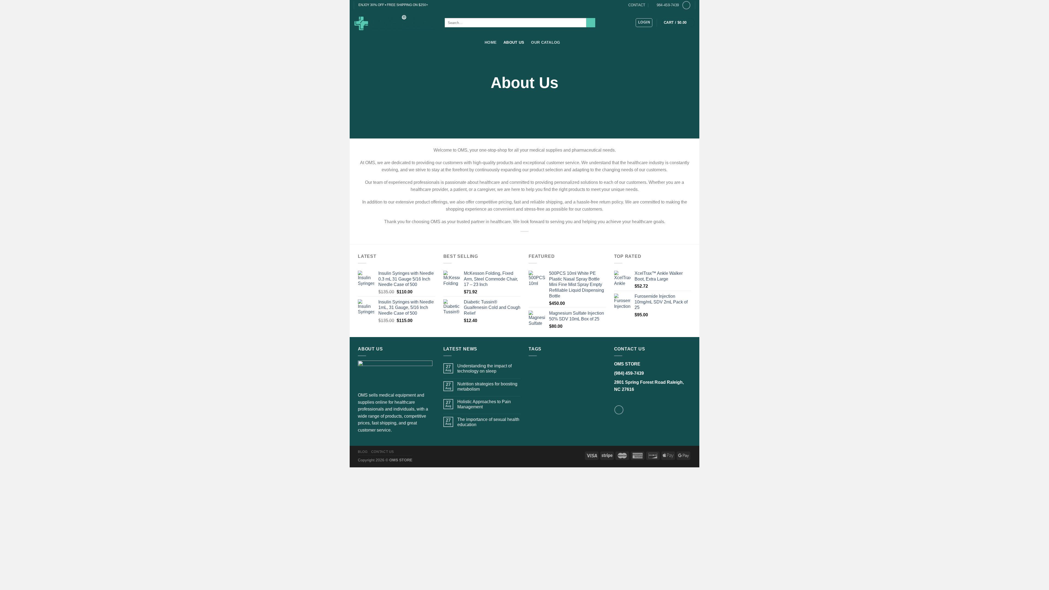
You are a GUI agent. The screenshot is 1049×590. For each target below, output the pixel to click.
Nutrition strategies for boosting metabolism (487, 386)
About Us (513, 42)
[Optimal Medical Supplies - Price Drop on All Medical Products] (395, 22)
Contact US (382, 452)
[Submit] (590, 22)
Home (490, 42)
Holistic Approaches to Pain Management (484, 404)
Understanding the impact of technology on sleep (484, 368)
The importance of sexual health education (488, 422)
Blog (362, 452)
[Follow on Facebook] (686, 5)
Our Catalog (545, 42)
